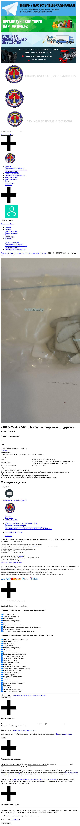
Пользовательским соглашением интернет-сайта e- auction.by (35, 779)
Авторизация (15, 819)
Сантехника (7, 664)
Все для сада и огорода (11, 672)
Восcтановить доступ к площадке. (25, 730)
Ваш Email (4, 606)
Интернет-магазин (11, 177)
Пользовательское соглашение (15, 525)
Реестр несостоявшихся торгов (16, 170)
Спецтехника (8, 619)
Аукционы (9, 518)
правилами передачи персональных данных (30, 695)
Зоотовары (7, 685)
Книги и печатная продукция (13, 683)
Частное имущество (12, 173)
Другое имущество (10, 623)
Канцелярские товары (11, 662)
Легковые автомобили (11, 616)
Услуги (7, 181)
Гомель (10, 562)
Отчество (24, 766)
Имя (70, 764)
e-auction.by (21, 556)
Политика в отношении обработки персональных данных (25, 527)
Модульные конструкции (12, 691)
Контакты (8, 185)
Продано (4, 450)
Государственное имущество (15, 175)
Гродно (15, 562)
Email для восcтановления (10, 816)
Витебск (6, 562)
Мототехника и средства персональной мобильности (22, 627)
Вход (12, 135)
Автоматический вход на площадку (13, 726)
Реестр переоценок (11, 172)
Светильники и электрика (12, 670)
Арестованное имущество (14, 168)
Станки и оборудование (11, 621)
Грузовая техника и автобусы (13, 625)
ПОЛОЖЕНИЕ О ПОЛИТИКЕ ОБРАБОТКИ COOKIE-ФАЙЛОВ (28, 529)
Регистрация (5, 135)
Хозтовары (7, 687)
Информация (9, 183)
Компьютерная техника (11, 641)
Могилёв (19, 562)
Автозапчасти (8, 679)
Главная (8, 166)
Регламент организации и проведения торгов (21, 523)
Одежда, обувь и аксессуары (13, 656)
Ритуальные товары (10, 660)
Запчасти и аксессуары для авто (14, 654)
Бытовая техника (9, 643)
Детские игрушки (9, 675)
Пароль (42, 724)
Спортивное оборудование (12, 677)
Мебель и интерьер (10, 650)
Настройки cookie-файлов (14, 532)
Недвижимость (8, 614)
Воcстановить (6, 823)
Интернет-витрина (11, 179)
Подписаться (6, 697)
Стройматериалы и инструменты (15, 666)
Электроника (8, 646)
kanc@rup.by (36, 546)
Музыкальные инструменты (13, 689)
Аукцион (8, 229)
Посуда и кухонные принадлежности (16, 668)
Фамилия (46, 764)
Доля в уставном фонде (11, 629)
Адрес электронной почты (10, 724)
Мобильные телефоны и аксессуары (16, 639)
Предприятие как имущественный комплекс (19, 631)
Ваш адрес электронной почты (12, 764)
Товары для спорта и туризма (13, 658)
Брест (2, 562)
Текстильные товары (10, 681)
